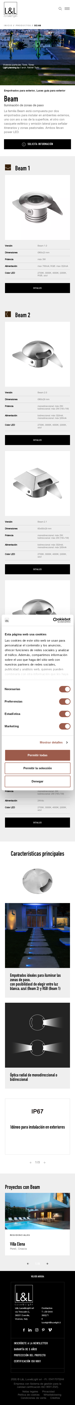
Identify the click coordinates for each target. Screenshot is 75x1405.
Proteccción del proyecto (30, 1355)
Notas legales (30, 1391)
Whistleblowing (52, 1395)
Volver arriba (37, 1276)
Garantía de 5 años (25, 1349)
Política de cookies (29, 1395)
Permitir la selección (37, 768)
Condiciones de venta (33, 1398)
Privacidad (48, 1391)
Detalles (37, 288)
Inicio (8, 26)
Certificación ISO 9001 (27, 1361)
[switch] (64, 701)
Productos (23, 26)
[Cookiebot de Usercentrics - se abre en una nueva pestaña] (53, 620)
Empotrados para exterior (19, 90)
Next (44, 1162)
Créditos (55, 1398)
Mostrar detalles (51, 742)
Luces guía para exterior (50, 90)
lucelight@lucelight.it (51, 1323)
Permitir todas (37, 755)
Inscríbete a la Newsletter (31, 1343)
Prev (31, 1162)
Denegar (37, 781)
